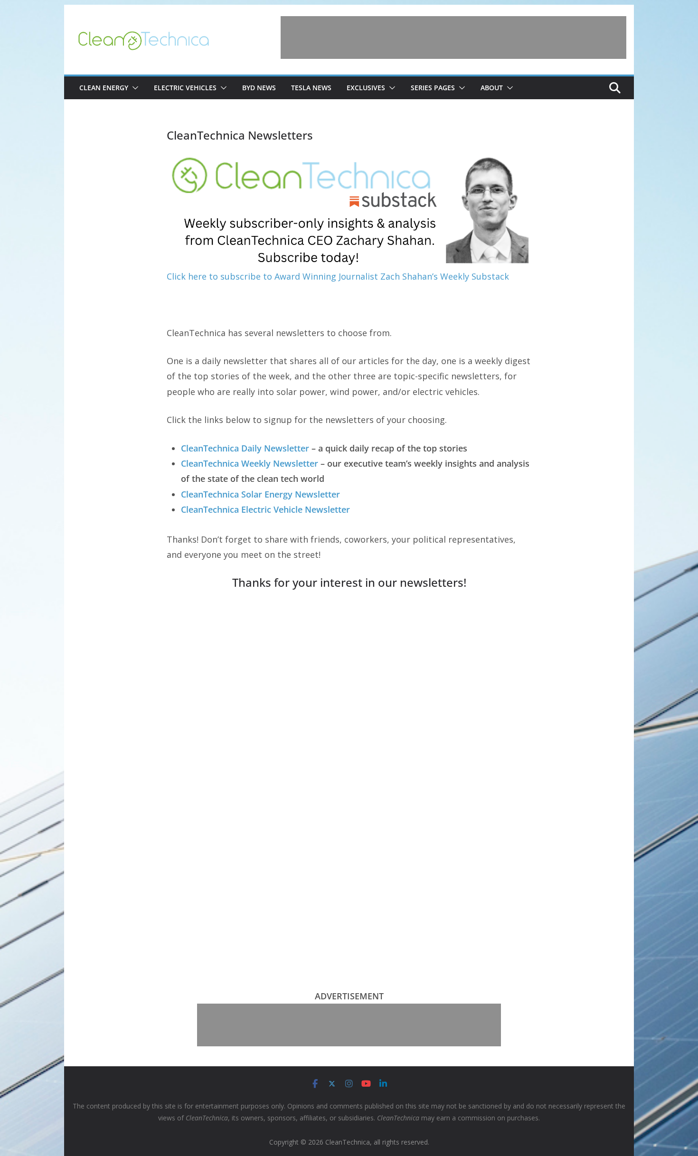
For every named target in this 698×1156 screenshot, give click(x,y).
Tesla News (311, 87)
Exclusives (366, 87)
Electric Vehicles (185, 87)
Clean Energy (103, 87)
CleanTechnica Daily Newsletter (245, 448)
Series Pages (433, 87)
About (492, 87)
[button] (133, 87)
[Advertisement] (453, 37)
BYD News (259, 87)
